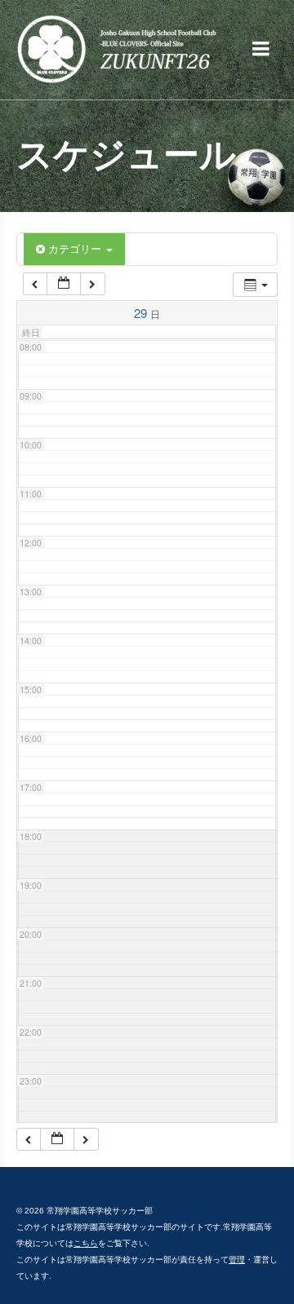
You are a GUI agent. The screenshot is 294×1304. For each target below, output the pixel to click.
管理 (237, 1259)
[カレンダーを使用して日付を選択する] (64, 284)
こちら (86, 1243)
